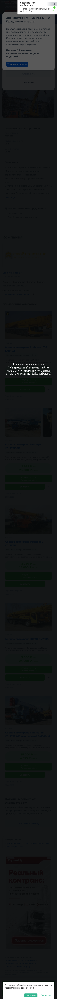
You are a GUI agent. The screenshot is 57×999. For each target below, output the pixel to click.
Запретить (46, 995)
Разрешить (31, 995)
